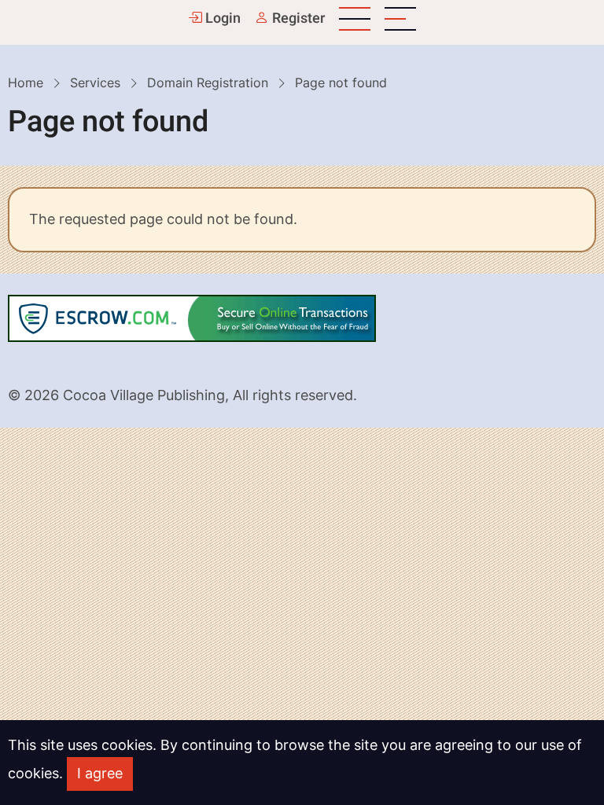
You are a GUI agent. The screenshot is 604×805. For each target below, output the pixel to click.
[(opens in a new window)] (192, 316)
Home (25, 82)
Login (221, 18)
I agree (100, 773)
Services (95, 82)
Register (297, 18)
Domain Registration (207, 82)
